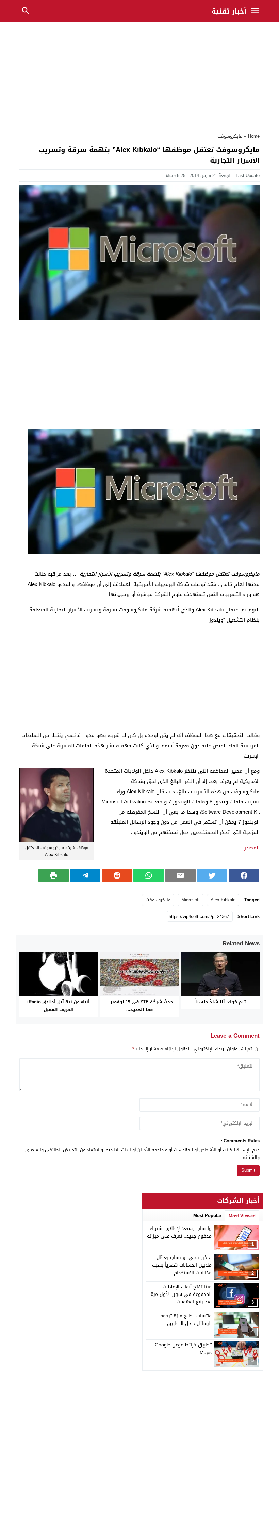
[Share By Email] (180, 875)
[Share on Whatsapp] (148, 875)
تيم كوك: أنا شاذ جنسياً (220, 1001)
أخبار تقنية (229, 11)
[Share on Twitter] (212, 875)
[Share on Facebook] (243, 875)
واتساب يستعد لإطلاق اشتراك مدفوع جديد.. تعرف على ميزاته (179, 1232)
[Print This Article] (53, 875)
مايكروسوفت (229, 136)
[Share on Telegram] (85, 875)
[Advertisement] (139, 75)
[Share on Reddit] (116, 875)
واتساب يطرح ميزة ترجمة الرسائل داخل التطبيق (186, 1319)
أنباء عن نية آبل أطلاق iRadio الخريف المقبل (58, 1005)
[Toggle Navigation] (256, 11)
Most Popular (207, 1215)
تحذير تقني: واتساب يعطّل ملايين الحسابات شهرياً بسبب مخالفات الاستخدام (182, 1265)
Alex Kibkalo (223, 900)
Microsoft (190, 900)
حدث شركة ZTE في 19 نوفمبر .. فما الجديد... (139, 1005)
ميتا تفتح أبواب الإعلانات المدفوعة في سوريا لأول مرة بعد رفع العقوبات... (181, 1294)
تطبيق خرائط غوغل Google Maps (183, 1348)
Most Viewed (242, 1216)
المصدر (252, 847)
